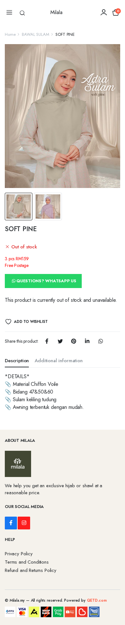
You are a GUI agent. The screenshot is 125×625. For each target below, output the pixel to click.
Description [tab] (17, 360)
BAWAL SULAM (35, 34)
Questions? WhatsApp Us (46, 281)
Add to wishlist (30, 321)
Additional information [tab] (58, 360)
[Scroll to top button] (114, 596)
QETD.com (97, 600)
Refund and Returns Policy (30, 570)
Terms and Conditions (27, 562)
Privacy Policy (19, 553)
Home (10, 34)
